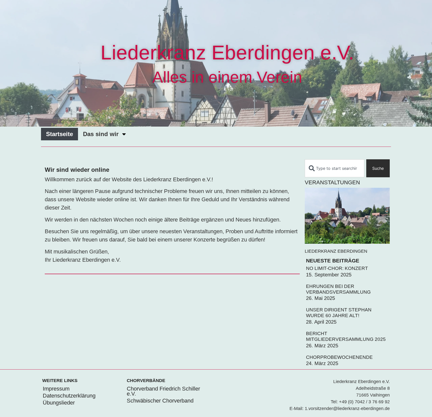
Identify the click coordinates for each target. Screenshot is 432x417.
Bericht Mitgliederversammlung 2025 (346, 336)
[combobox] (334, 168)
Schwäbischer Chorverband (160, 401)
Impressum (56, 389)
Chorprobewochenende (339, 357)
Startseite (59, 134)
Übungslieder (59, 403)
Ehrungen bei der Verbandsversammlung (338, 289)
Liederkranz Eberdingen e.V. (227, 52)
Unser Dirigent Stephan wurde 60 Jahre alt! (339, 312)
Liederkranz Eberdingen (336, 251)
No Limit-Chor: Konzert (337, 268)
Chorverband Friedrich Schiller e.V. (163, 391)
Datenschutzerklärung (69, 396)
